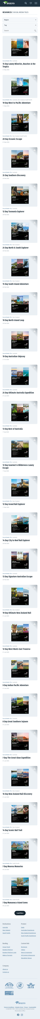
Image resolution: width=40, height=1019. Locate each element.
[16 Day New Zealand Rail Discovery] (20, 777)
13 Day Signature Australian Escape (17, 577)
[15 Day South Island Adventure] (20, 267)
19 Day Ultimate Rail (17, 613)
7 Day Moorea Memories (13, 867)
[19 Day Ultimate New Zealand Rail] (20, 596)
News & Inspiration (26, 952)
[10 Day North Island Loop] (20, 303)
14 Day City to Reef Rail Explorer (16, 540)
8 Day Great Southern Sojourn (15, 722)
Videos (23, 949)
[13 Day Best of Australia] (20, 412)
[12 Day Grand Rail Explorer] (20, 487)
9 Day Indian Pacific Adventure (16, 685)
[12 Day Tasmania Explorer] (20, 195)
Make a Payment (7, 955)
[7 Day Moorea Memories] (20, 850)
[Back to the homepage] (9, 3)
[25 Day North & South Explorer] (20, 231)
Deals (22, 927)
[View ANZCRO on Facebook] (18, 1015)
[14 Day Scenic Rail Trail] (20, 813)
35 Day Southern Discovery (14, 175)
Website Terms (19, 1007)
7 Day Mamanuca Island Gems (15, 903)
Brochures (24, 947)
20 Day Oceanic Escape (12, 139)
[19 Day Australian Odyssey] (20, 340)
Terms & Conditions (9, 1007)
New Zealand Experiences (28, 933)
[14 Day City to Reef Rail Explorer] (20, 523)
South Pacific (6, 933)
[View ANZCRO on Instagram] (22, 1015)
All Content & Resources (28, 955)
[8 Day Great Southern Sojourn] (20, 705)
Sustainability (32, 1007)
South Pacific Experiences (28, 936)
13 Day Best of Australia (13, 429)
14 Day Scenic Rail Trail (12, 830)
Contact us (6, 972)
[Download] (34, 38)
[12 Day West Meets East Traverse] (20, 632)
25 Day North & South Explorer (16, 248)
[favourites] (31, 3)
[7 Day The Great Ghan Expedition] (20, 741)
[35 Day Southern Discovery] (20, 158)
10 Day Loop (13, 320)
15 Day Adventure (16, 284)
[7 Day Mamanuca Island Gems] (20, 886)
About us (5, 969)
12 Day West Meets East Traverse (16, 649)
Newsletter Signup (26, 958)
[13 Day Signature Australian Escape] (20, 560)
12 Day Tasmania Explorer (13, 212)
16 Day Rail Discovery (17, 794)
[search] (26, 3)
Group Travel (6, 947)
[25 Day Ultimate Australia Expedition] (20, 376)
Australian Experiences (27, 930)
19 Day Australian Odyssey (14, 356)
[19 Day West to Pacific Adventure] (20, 86)
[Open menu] (36, 3)
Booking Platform (8, 949)
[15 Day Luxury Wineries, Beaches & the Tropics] (20, 47)
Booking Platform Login (9, 952)
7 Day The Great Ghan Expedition (17, 758)
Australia (5, 927)
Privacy (26, 1007)
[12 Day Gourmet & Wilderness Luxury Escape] (20, 448)
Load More (20, 913)
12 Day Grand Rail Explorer (14, 504)
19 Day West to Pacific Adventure (17, 103)
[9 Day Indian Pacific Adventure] (20, 668)
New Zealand (6, 930)
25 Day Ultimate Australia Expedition (18, 393)
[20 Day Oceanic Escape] (20, 122)
